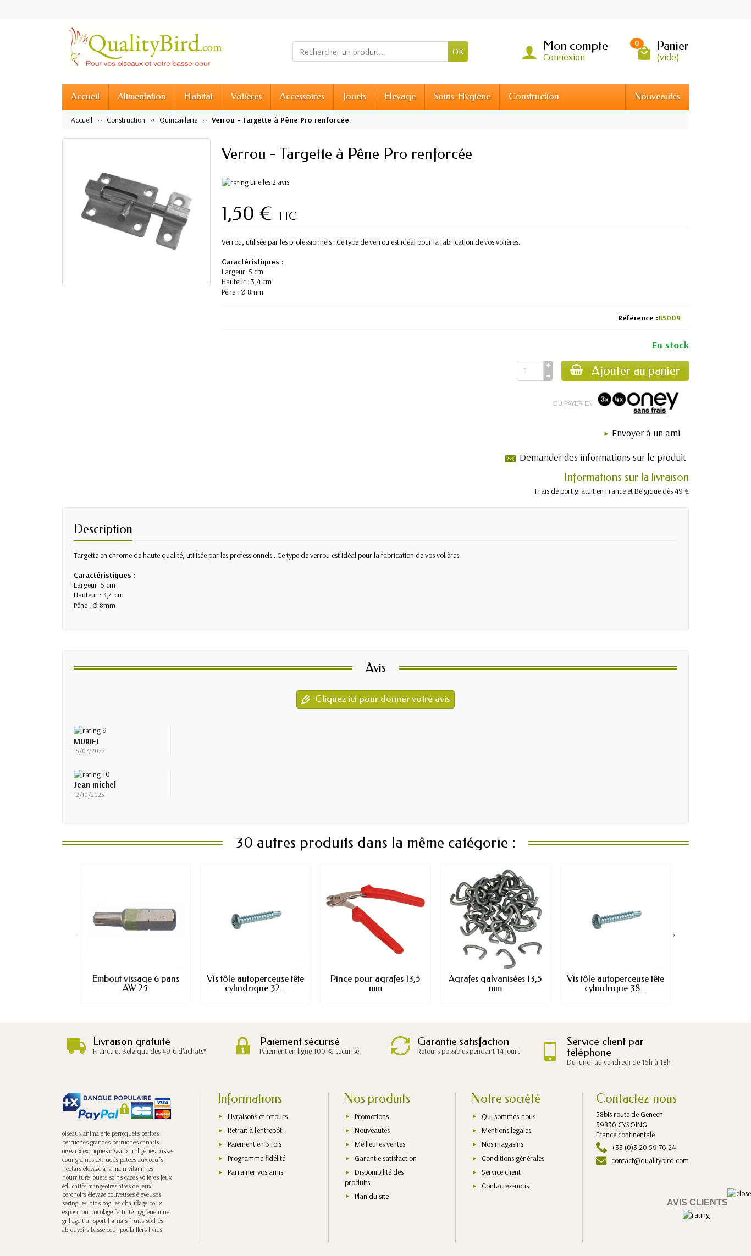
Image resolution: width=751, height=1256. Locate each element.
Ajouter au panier (636, 370)
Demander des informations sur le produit (603, 457)
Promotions (372, 1116)
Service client (501, 1172)
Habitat (198, 96)
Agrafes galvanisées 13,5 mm (495, 983)
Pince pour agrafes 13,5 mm (375, 983)
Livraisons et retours (258, 1116)
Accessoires (302, 96)
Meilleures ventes (380, 1144)
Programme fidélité (256, 1158)
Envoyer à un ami (646, 433)
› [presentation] (674, 934)
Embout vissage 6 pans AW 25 (135, 983)
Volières (246, 96)
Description (103, 529)
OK (458, 51)
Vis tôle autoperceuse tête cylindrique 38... (615, 983)
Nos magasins (502, 1144)
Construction (534, 96)
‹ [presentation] (76, 934)
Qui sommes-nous (508, 1116)
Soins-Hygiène (462, 96)
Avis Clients (697, 1202)
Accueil (85, 96)
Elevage (400, 96)
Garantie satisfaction (386, 1158)
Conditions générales (513, 1158)
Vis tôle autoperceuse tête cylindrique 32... (255, 983)
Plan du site (372, 1196)
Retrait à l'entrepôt (255, 1130)
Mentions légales (506, 1130)
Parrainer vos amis (255, 1172)
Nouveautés (657, 96)
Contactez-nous (505, 1186)
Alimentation (142, 96)
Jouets (354, 96)
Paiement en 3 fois (254, 1144)
